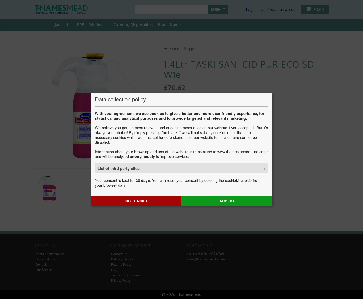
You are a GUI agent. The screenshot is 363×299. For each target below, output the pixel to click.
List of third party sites (119, 168)
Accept (227, 201)
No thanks (136, 201)
